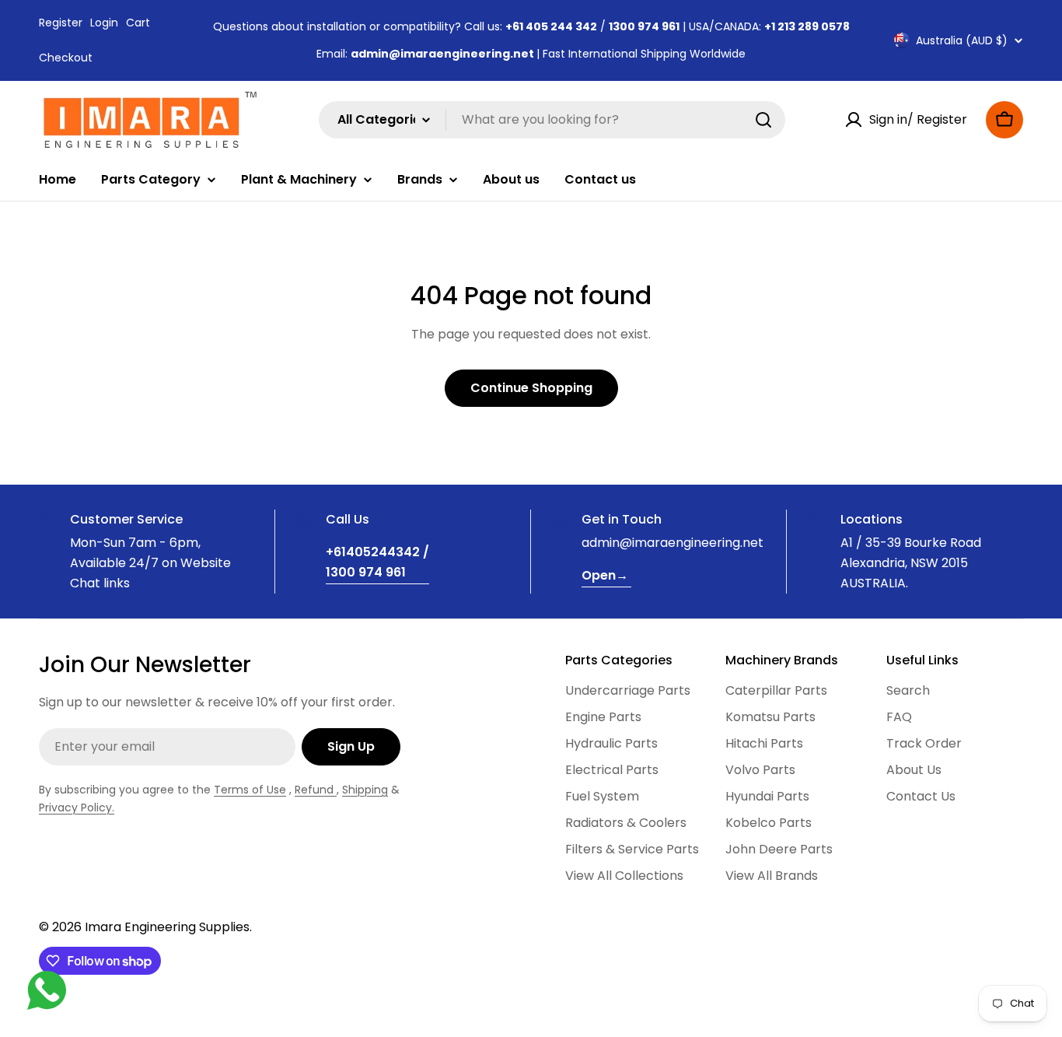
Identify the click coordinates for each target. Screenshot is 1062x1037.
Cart (138, 22)
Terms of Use (250, 789)
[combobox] (552, 119)
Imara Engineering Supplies (167, 927)
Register (60, 22)
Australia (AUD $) (962, 40)
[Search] (763, 119)
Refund (316, 789)
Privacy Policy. (76, 807)
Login (104, 22)
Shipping (365, 789)
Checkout (66, 57)
